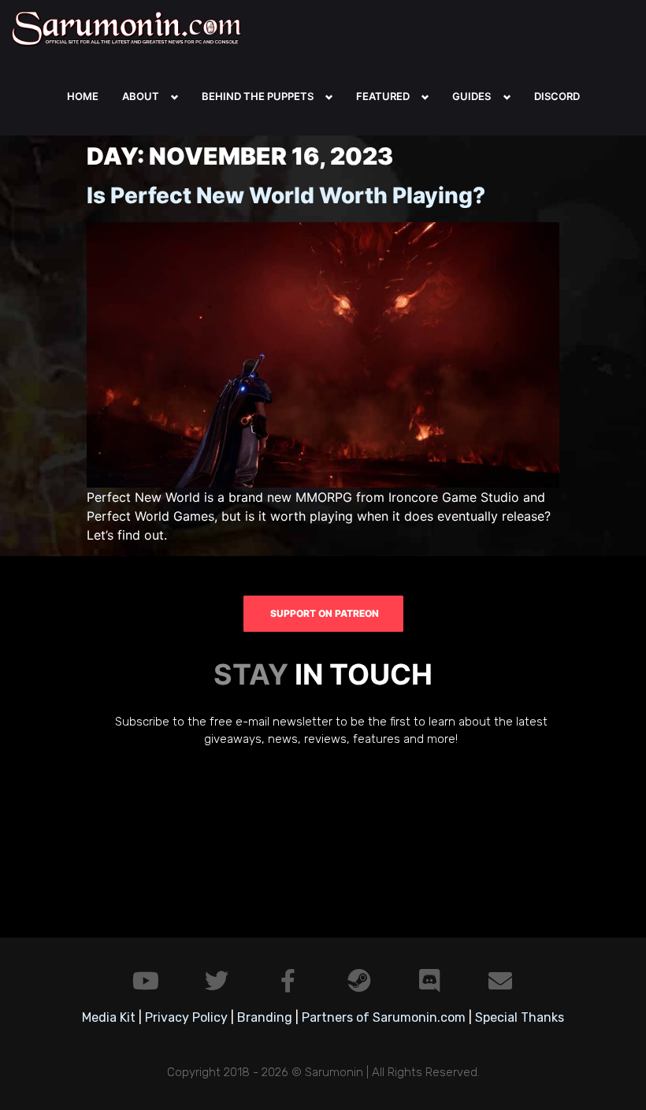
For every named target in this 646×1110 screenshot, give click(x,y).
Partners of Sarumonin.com (384, 1017)
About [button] (140, 96)
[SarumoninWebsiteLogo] (130, 27)
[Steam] (358, 981)
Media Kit (109, 1017)
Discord (557, 96)
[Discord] (429, 981)
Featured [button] (383, 96)
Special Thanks (519, 1017)
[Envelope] (500, 981)
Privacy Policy (186, 1017)
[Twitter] (216, 981)
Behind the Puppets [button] (258, 96)
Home (82, 96)
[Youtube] (146, 981)
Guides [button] (471, 96)
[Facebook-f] (287, 981)
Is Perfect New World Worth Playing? (286, 195)
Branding (264, 1017)
